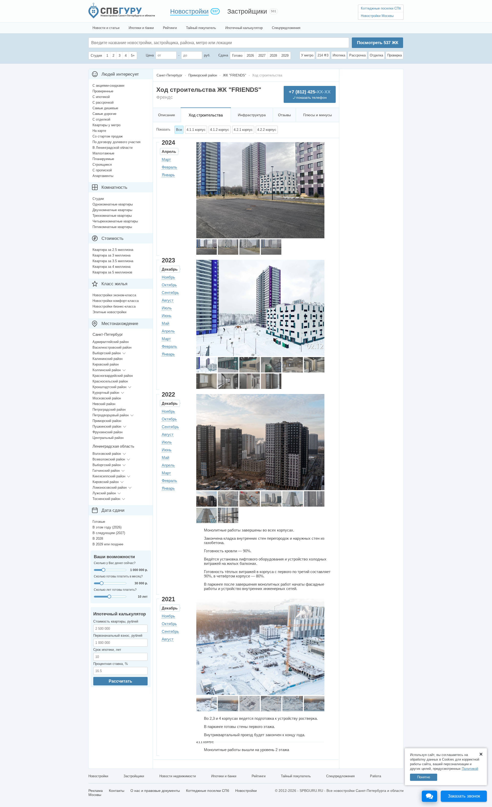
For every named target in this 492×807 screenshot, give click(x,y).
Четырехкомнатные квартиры (115, 221)
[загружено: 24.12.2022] (206, 499)
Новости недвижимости (177, 776)
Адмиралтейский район (111, 342)
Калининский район (107, 359)
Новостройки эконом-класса (114, 295)
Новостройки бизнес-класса (114, 306)
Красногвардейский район (113, 376)
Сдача (223, 55)
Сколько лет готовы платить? (115, 590)
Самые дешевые (105, 108)
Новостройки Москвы (377, 16)
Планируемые (103, 159)
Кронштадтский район (109, 387)
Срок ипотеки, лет (107, 650)
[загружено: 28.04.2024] (206, 247)
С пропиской (102, 170)
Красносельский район (110, 381)
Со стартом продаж (108, 136)
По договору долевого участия (116, 142)
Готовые (99, 522)
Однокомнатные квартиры (113, 204)
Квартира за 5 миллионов (112, 272)
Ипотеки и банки (141, 28)
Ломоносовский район (110, 487)
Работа (375, 776)
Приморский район (107, 421)
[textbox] (168, 43)
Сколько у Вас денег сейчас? (115, 563)
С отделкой (101, 119)
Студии (98, 199)
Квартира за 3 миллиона (111, 255)
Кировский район (106, 364)
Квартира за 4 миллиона (111, 267)
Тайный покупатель (201, 28)
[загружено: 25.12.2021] (206, 703)
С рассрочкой (103, 102)
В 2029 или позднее (108, 544)
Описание (166, 115)
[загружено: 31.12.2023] (206, 364)
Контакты (116, 791)
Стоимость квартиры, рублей (115, 621)
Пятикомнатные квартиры (112, 227)
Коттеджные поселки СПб (381, 8)
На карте (99, 131)
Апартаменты (103, 176)
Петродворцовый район (111, 415)
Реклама (95, 791)
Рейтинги (170, 28)
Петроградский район (109, 409)
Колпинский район (107, 370)
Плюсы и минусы (317, 115)
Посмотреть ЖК (377, 42)
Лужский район (104, 493)
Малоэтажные (103, 153)
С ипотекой (101, 97)
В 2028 (98, 538)
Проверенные (103, 91)
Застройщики (247, 11)
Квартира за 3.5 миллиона (113, 261)
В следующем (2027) (109, 533)
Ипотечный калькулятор (244, 28)
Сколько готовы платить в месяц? (118, 576)
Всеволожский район (109, 459)
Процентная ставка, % (110, 664)
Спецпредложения (286, 28)
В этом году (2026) (107, 527)
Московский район (107, 398)
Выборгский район (107, 353)
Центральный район (108, 438)
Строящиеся (102, 164)
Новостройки (189, 11)
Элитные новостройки (109, 312)
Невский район (104, 404)
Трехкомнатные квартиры (112, 216)
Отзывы (284, 115)
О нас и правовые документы (155, 791)
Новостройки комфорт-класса (116, 301)
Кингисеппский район (109, 476)
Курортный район (106, 393)
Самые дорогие (104, 114)
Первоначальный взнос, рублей (117, 635)
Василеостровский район (112, 347)
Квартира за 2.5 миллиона (113, 250)
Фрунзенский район (107, 432)
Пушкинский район (107, 426)
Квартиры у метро (106, 125)
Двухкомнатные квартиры (112, 210)
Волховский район (107, 454)
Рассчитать (120, 681)
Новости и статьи (106, 28)
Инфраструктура (252, 115)
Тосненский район (106, 499)
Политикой (470, 769)
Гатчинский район (106, 471)
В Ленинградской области (112, 148)
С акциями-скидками (108, 85)
